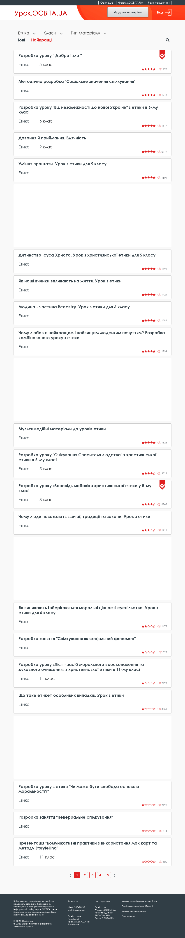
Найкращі (41, 39)
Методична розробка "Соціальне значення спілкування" (76, 81)
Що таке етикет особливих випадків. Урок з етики (71, 695)
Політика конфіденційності (137, 906)
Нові (20, 39)
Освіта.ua (106, 2)
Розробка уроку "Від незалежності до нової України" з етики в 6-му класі (88, 110)
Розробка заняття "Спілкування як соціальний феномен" (77, 638)
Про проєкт (128, 916)
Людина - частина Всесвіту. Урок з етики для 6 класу (74, 306)
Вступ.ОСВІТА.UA (104, 918)
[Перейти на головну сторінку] (41, 13)
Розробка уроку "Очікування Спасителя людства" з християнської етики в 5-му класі (87, 457)
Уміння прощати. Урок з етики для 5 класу (62, 163)
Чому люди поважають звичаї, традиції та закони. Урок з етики (84, 516)
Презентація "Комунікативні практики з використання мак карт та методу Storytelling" (87, 845)
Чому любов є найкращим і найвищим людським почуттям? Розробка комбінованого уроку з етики (91, 335)
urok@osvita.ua (76, 909)
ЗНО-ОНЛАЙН (102, 915)
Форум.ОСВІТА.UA (130, 2)
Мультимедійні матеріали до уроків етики (62, 429)
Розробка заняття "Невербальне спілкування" (65, 817)
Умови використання (134, 911)
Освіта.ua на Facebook (75, 917)
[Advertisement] (92, 215)
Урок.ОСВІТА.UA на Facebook (79, 923)
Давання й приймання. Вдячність (52, 138)
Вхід (160, 12)
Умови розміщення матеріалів (139, 901)
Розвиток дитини (158, 2)
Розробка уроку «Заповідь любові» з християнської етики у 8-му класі (84, 488)
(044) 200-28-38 (76, 907)
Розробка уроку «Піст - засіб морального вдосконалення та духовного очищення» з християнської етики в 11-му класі (81, 667)
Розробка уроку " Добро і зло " (50, 55)
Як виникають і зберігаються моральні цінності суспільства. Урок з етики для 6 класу (88, 610)
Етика (24, 64)
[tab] (26, 33)
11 (41, 678)
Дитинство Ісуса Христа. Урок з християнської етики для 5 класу (86, 255)
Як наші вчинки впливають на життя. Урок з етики (70, 281)
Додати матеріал (128, 12)
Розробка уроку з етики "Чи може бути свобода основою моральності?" (78, 789)
